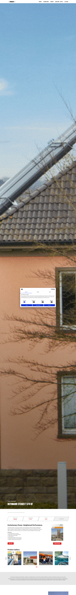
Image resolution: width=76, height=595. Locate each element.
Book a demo (10, 543)
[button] (6, 558)
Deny (26, 305)
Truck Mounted (12, 501)
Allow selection (38, 305)
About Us (61, 1)
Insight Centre (57, 1)
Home (8, 512)
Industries (51, 1)
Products (40, 1)
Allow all (49, 305)
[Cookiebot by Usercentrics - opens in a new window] (51, 289)
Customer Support (46, 1)
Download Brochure (57, 543)
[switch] (33, 302)
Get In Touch (66, 1)
